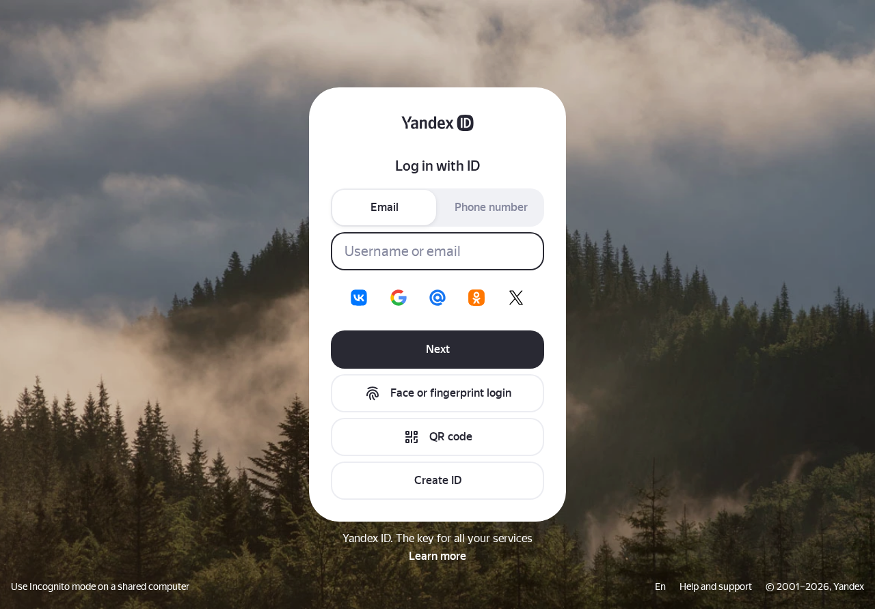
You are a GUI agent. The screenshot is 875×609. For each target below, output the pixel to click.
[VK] (359, 298)
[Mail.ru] (437, 298)
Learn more (437, 556)
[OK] (476, 298)
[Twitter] (516, 298)
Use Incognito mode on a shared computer (100, 586)
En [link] (660, 586)
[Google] (398, 298)
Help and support (715, 586)
